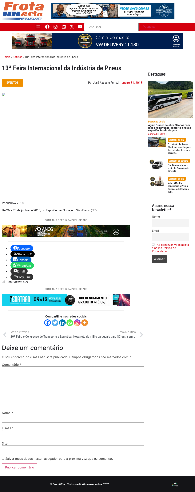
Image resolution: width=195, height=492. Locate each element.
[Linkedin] (64, 27)
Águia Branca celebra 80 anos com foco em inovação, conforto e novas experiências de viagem (169, 128)
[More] (84, 322)
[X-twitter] (72, 27)
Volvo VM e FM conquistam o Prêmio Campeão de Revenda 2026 (178, 187)
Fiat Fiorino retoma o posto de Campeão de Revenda (178, 168)
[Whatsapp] (69, 322)
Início (7, 56)
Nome (7, 412)
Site (4, 443)
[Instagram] (55, 27)
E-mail (8, 428)
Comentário (11, 364)
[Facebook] (47, 27)
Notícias (17, 56)
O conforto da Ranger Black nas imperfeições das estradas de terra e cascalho (179, 149)
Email (155, 230)
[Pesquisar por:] (111, 27)
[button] (38, 27)
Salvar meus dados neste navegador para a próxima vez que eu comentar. (59, 458)
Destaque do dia (156, 121)
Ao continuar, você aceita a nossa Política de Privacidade (170, 248)
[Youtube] (80, 27)
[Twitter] (55, 322)
